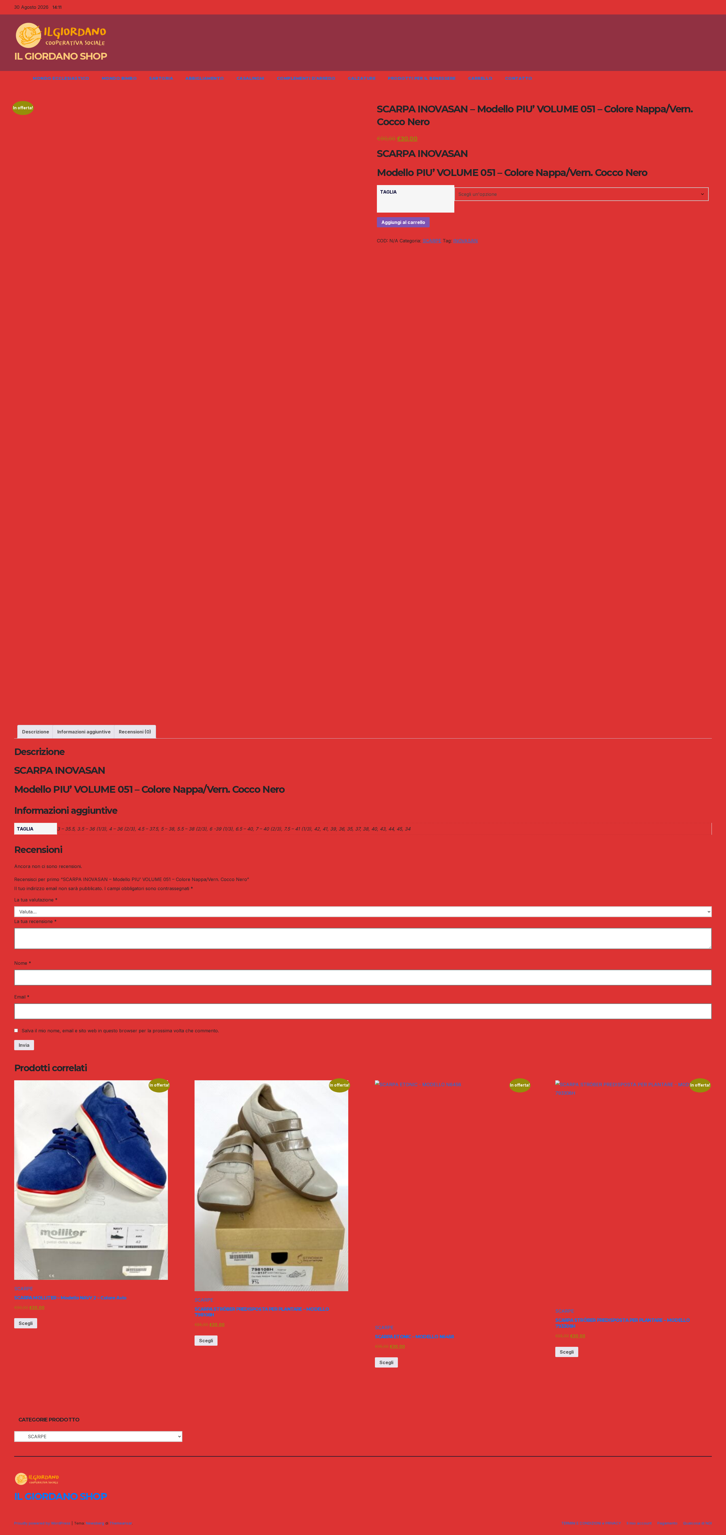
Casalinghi (250, 78)
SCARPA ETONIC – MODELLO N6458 (414, 1336)
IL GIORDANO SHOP (60, 56)
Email (21, 997)
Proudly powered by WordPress (42, 1523)
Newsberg (95, 1523)
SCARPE (432, 241)
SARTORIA (161, 78)
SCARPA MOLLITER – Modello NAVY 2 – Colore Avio (70, 1298)
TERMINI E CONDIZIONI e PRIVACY (591, 1523)
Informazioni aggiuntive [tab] (84, 732)
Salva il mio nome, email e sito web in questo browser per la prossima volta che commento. (120, 1030)
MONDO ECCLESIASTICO (61, 78)
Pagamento (667, 1523)
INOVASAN (465, 241)
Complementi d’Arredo (306, 78)
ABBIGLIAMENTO (204, 78)
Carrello (480, 78)
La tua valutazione (36, 900)
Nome (22, 963)
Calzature (362, 78)
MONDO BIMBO (119, 78)
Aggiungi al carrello (403, 222)
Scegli (26, 1323)
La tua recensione (35, 921)
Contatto (518, 78)
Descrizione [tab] (35, 732)
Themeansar (120, 1523)
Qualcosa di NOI (697, 1523)
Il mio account (639, 1523)
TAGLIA (388, 192)
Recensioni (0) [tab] (135, 732)
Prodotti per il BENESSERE (422, 78)
